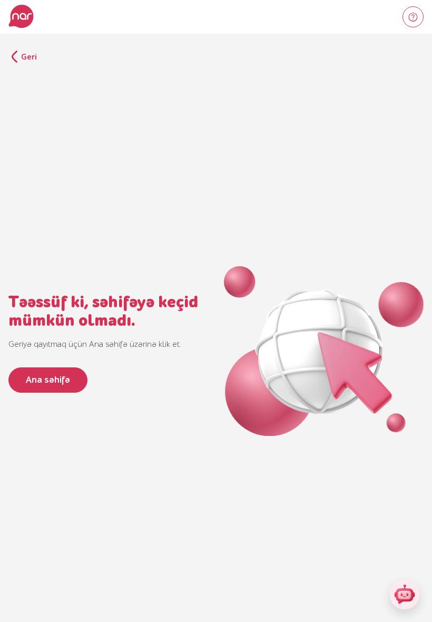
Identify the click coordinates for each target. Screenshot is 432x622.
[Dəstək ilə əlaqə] (413, 16)
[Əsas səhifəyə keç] (21, 17)
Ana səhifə (48, 379)
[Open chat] (404, 594)
